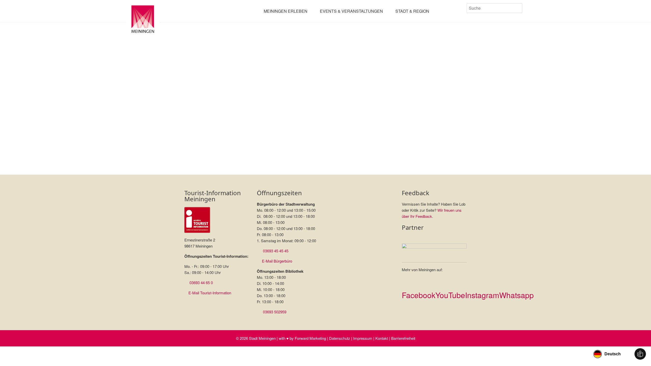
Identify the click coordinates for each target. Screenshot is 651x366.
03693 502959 (274, 311)
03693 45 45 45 (275, 250)
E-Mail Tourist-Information (209, 292)
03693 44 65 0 (201, 282)
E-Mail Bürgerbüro (277, 261)
